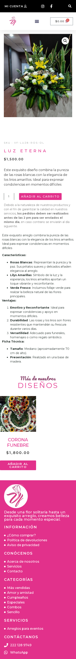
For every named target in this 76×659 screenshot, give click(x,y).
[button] (70, 6)
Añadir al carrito (40, 196)
